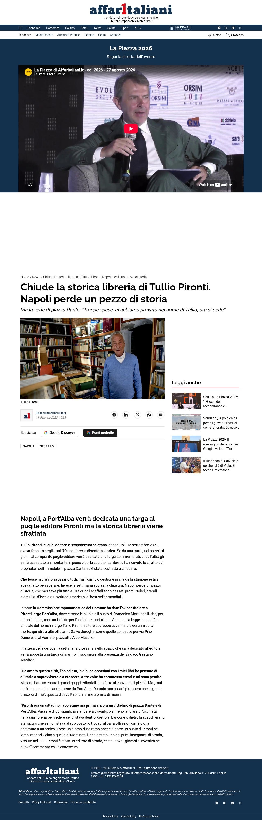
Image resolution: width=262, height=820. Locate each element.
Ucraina (89, 35)
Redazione (61, 802)
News (97, 28)
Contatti (23, 802)
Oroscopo (237, 35)
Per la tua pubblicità (83, 802)
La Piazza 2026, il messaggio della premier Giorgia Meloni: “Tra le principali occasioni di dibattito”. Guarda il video (221, 444)
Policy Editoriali (41, 802)
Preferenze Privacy (149, 816)
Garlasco (115, 35)
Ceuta (102, 35)
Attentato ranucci (68, 35)
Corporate (52, 28)
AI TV (138, 28)
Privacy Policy (110, 816)
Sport (125, 28)
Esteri (84, 28)
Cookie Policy (128, 816)
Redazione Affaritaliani (51, 412)
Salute (111, 28)
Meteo (217, 35)
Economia (33, 28)
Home (24, 277)
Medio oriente (44, 35)
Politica (70, 28)
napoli (28, 446)
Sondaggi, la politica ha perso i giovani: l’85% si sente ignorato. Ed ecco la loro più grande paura (220, 423)
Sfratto (47, 446)
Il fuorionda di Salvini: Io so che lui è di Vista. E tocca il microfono (220, 465)
